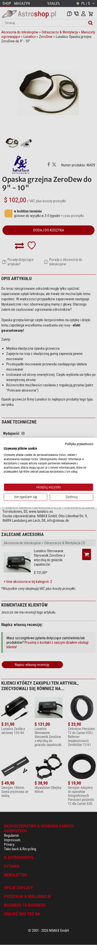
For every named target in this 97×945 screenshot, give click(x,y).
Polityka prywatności (79, 444)
